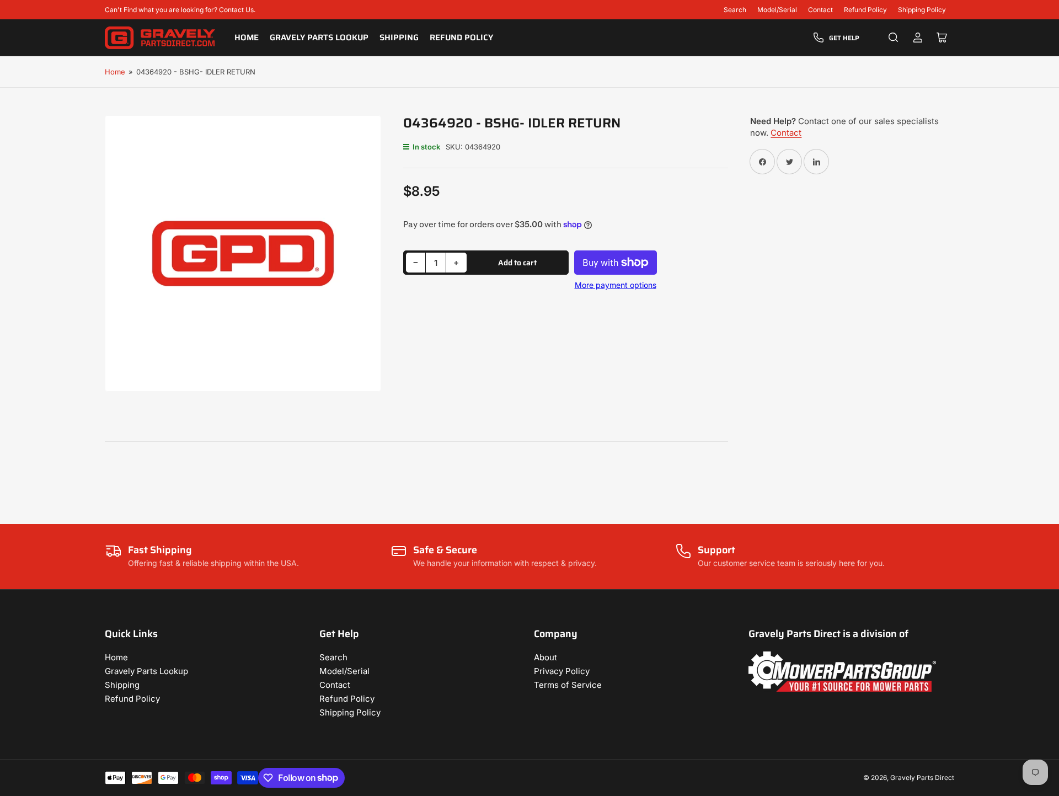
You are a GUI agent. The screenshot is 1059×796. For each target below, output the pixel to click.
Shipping (399, 37)
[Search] (893, 37)
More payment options (615, 285)
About (545, 657)
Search (735, 10)
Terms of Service (568, 685)
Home (246, 37)
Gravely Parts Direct (922, 777)
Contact (820, 10)
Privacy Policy (562, 671)
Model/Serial (777, 10)
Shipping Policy (922, 10)
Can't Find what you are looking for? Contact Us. (180, 10)
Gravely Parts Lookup (319, 37)
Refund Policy (865, 10)
